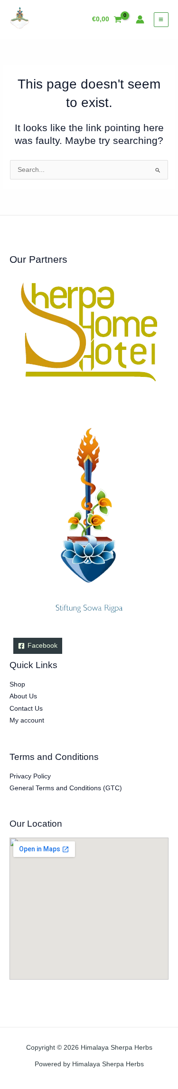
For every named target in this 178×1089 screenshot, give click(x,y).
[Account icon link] (140, 19)
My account (26, 720)
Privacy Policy (30, 776)
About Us (23, 696)
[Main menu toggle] (161, 19)
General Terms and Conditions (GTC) (65, 788)
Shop (17, 684)
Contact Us (26, 708)
